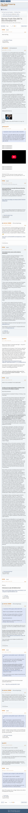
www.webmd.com (6, 324)
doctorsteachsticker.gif (7, 571)
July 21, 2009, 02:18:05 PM (6, 651)
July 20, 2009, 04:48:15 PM (7, 379)
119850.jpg (5, 595)
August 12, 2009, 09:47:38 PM (7, 745)
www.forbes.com (10, 328)
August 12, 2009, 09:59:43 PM (8, 770)
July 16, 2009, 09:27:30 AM (6, 225)
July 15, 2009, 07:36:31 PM (7, 182)
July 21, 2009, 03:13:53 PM (6, 692)
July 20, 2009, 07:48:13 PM (7, 581)
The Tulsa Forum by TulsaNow (7, 5)
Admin (18, 14)
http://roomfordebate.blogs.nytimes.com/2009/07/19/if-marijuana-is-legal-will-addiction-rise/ (14, 591)
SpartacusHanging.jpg (7, 735)
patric (4, 338)
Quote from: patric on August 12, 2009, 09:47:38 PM (13, 773)
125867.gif (5, 330)
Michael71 (6, 126)
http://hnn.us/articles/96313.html (13, 684)
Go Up (2, 802)
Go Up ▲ (18, 810)
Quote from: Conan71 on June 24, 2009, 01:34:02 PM (13, 131)
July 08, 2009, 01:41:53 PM (7, 31)
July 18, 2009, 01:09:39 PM (7, 249)
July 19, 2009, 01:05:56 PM (6, 340)
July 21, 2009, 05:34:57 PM (7, 712)
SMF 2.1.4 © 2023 (11, 811)
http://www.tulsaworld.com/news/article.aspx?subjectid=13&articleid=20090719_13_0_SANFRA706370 (14, 361)
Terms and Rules (13, 810)
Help (9, 810)
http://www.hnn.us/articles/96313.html (15, 635)
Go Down (3, 26)
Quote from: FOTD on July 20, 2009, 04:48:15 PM (13, 608)
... (11, 26)
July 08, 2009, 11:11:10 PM (6, 50)
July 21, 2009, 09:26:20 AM (6, 605)
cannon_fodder (7, 223)
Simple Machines (17, 811)
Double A (5, 48)
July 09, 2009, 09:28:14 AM (6, 128)
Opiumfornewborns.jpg (7, 215)
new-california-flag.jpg (7, 40)
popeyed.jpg (5, 795)
